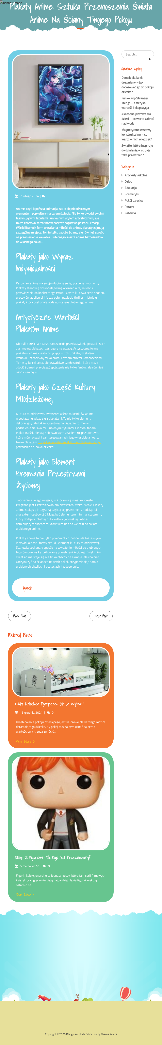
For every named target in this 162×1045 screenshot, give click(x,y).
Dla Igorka (72, 1034)
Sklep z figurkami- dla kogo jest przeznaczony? (52, 857)
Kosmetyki (132, 194)
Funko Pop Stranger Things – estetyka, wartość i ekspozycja (135, 103)
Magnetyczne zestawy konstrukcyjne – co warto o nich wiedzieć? (137, 134)
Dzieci (129, 181)
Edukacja (131, 187)
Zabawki (130, 213)
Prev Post (19, 616)
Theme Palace (109, 1034)
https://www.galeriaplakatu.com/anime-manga (69, 442)
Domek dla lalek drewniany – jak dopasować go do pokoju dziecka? (138, 84)
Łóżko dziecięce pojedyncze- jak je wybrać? (49, 704)
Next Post (101, 616)
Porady (129, 206)
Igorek (27, 587)
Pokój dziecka (134, 200)
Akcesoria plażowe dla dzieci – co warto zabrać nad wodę (138, 119)
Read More (23, 741)
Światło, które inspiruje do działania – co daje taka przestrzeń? (137, 150)
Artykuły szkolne (136, 175)
